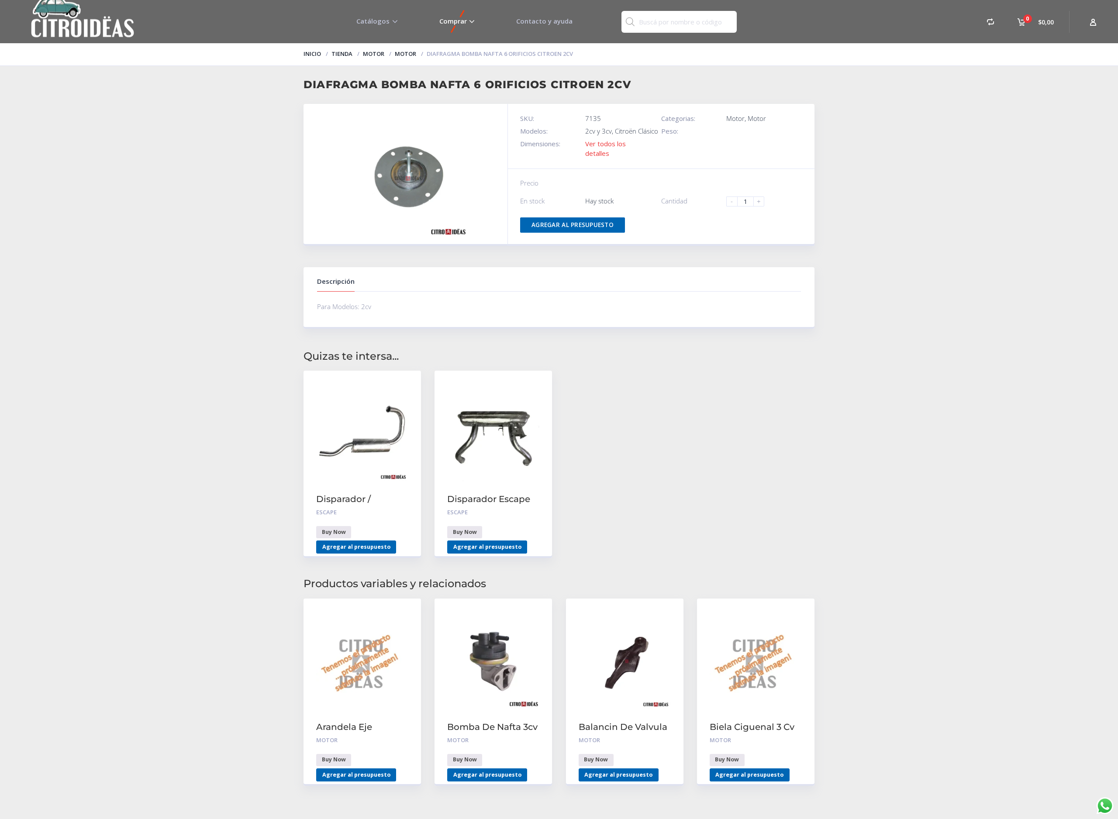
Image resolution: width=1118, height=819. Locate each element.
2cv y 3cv (598, 131)
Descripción (336, 281)
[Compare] (991, 21)
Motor (373, 54)
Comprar (453, 21)
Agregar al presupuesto (572, 225)
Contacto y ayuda (544, 21)
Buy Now (334, 532)
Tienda (341, 54)
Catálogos (373, 21)
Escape (326, 512)
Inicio (312, 54)
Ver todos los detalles (605, 148)
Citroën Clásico (636, 131)
